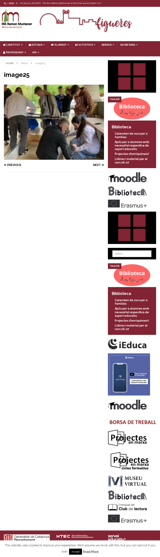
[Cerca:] (132, 253)
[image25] (54, 157)
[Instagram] (133, 3)
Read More (91, 551)
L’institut (13, 44)
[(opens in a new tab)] (132, 118)
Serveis (106, 44)
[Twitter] (141, 3)
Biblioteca (121, 127)
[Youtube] (156, 3)
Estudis (36, 44)
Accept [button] (75, 551)
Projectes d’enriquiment (132, 153)
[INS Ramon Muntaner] (80, 31)
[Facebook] (149, 3)
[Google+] (139, 83)
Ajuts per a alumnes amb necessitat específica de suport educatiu (132, 145)
